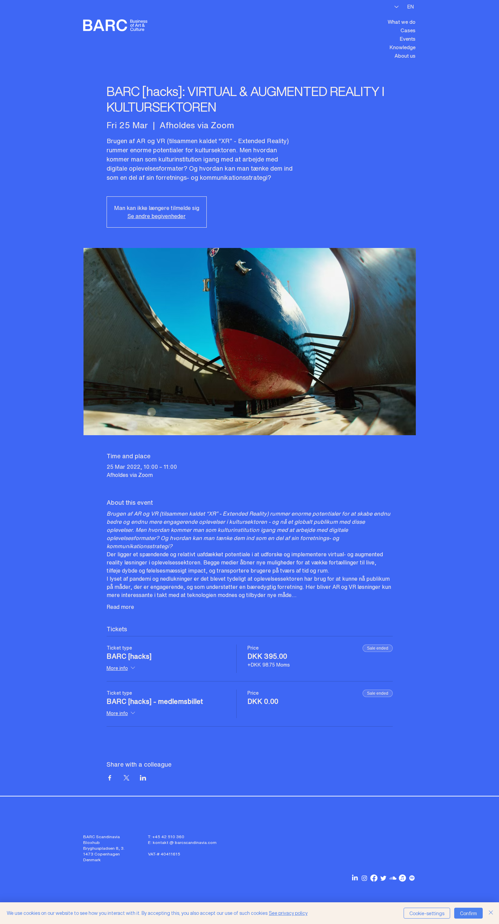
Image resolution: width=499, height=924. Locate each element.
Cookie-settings (426, 913)
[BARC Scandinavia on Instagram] (364, 878)
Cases (408, 30)
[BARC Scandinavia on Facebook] (373, 878)
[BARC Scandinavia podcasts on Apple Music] (402, 878)
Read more (120, 607)
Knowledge (402, 47)
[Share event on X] (126, 778)
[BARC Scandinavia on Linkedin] (354, 878)
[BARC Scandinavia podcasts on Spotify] (411, 878)
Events (407, 38)
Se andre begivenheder (156, 216)
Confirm (468, 913)
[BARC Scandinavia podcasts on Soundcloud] (392, 878)
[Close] (491, 913)
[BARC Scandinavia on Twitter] (383, 878)
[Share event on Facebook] (110, 778)
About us (404, 55)
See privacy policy (288, 913)
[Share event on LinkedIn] (143, 778)
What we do (401, 21)
